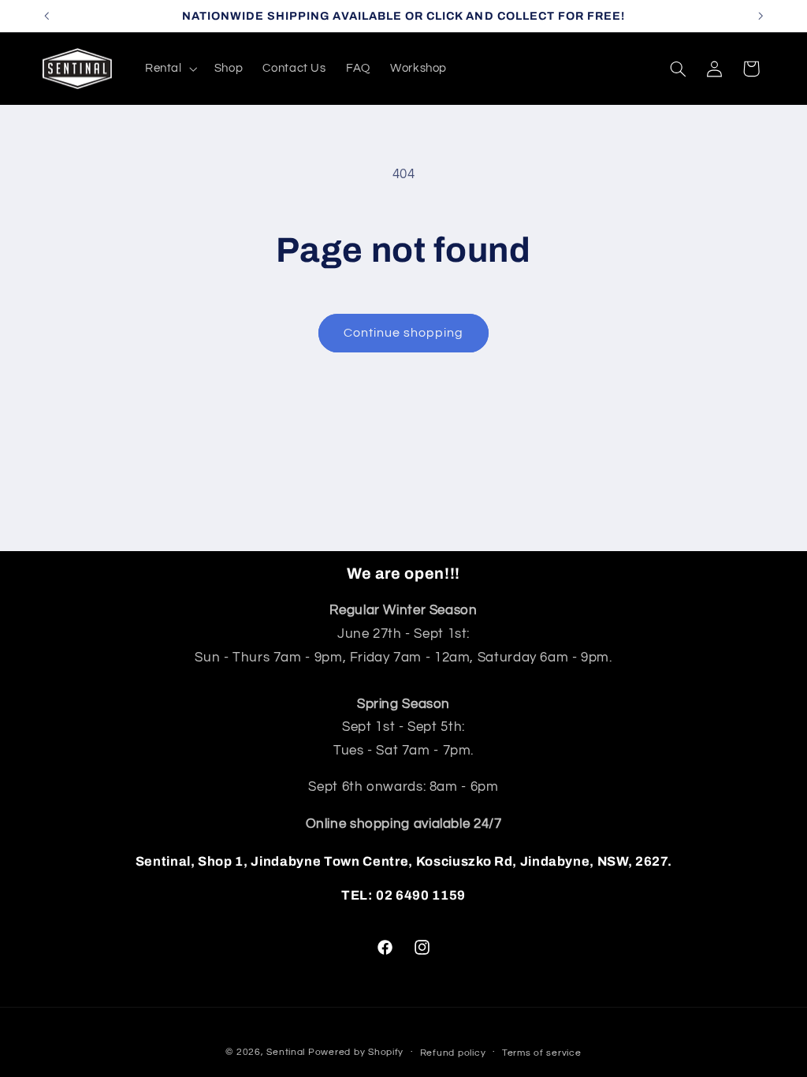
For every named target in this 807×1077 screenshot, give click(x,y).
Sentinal (285, 1052)
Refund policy (453, 1053)
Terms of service (542, 1053)
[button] (169, 68)
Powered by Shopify (356, 1052)
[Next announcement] (760, 16)
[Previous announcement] (46, 16)
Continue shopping (404, 332)
